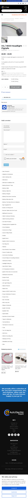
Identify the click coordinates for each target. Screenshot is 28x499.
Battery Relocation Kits (7, 199)
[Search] (20, 10)
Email (5, 149)
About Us (14, 424)
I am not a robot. (9, 154)
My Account (14, 443)
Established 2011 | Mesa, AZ (19, 14)
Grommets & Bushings (7, 255)
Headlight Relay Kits (7, 263)
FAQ (14, 431)
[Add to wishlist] (12, 365)
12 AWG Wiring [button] (14, 81)
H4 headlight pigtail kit (6, 76)
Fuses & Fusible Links (7, 252)
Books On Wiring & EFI (7, 207)
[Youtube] (23, 3)
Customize (14, 492)
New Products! (5, 171)
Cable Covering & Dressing (8, 216)
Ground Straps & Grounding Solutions (10, 257)
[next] (26, 46)
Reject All (14, 496)
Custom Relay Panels (7, 232)
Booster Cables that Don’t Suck (9, 210)
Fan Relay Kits (5, 243)
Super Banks (5, 313)
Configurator (14, 452)
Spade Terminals (6, 308)
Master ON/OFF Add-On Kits (9, 291)
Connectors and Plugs (11, 73)
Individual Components (7, 274)
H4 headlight (23, 74)
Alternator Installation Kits (8, 182)
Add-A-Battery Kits (6, 177)
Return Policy (14, 426)
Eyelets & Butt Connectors (8, 241)
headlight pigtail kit (22, 76)
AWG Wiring (4, 79)
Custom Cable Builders (14, 450)
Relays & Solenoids (6, 305)
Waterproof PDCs (6, 338)
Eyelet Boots (5, 238)
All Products (14, 447)
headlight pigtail (14, 76)
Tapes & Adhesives (6, 319)
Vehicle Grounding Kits (7, 335)
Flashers (4, 246)
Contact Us (14, 423)
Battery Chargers (6, 193)
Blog (14, 430)
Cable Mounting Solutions (8, 218)
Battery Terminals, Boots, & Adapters (11, 202)
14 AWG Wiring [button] (14, 79)
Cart (14, 445)
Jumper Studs (5, 277)
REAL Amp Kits (5, 302)
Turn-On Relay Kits (6, 330)
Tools (3, 327)
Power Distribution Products (9, 294)
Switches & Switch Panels (8, 316)
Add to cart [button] (10, 355)
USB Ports (4, 333)
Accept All (14, 488)
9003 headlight (7, 74)
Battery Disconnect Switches (9, 196)
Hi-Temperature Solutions (8, 269)
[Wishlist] (26, 7)
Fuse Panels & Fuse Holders (8, 249)
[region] (14, 487)
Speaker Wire (5, 310)
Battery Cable (5, 188)
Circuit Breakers (6, 227)
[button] (2, 15)
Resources (14, 449)
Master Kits (5, 288)
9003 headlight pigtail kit (15, 74)
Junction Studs (5, 280)
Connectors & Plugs (6, 230)
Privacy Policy (14, 428)
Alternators (5, 179)
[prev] (24, 46)
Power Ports (5, 296)
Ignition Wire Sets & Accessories (9, 271)
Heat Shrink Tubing (6, 266)
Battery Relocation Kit (14, 454)
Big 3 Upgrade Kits (6, 204)
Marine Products (6, 285)
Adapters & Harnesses (7, 174)
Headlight (18, 73)
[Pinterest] (21, 3)
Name (5, 144)
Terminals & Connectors (7, 324)
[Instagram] (25, 3)
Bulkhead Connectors (7, 213)
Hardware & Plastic (6, 260)
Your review (7, 130)
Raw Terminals (5, 299)
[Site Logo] (5, 7)
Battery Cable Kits (6, 190)
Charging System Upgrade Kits (9, 224)
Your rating (6, 125)
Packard (22, 73)
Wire (3, 344)
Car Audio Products (6, 221)
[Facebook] (18, 3)
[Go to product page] (7, 358)
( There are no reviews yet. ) (13, 50)
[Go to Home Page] (1, 18)
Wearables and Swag (7, 341)
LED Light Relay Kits (7, 282)
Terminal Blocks (6, 322)
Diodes (4, 235)
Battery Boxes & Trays (7, 185)
